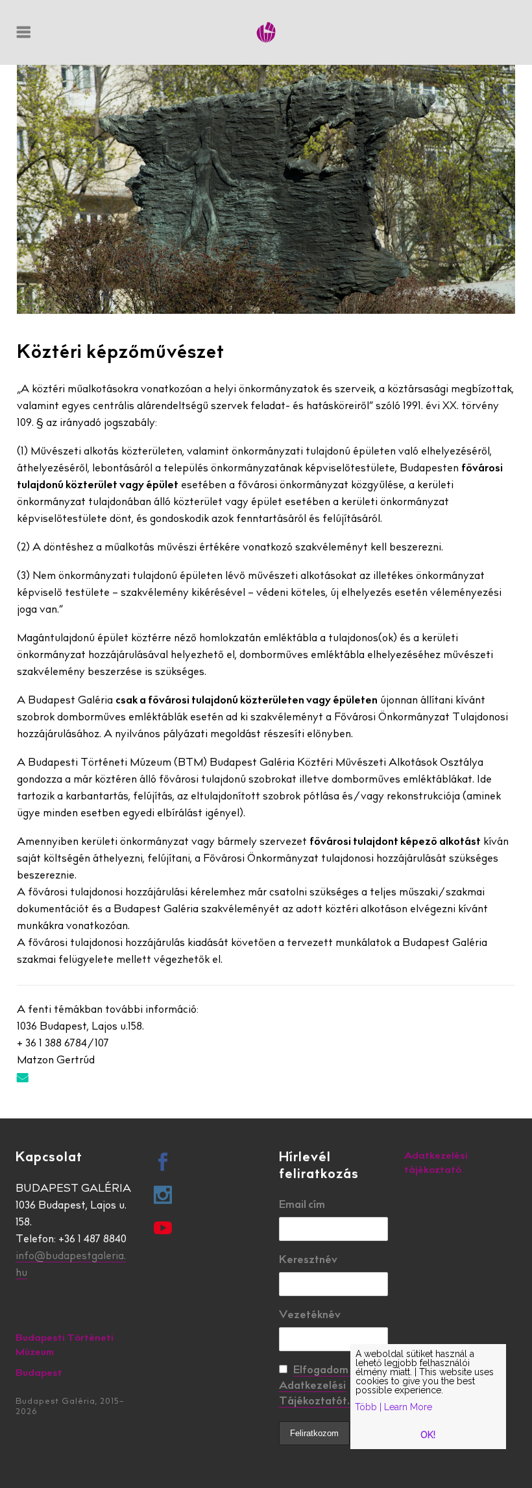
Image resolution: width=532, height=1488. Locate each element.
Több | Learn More (393, 1407)
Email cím (302, 1205)
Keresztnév (308, 1260)
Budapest (39, 1373)
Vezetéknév (310, 1315)
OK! (427, 1435)
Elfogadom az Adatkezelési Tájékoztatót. (321, 1386)
